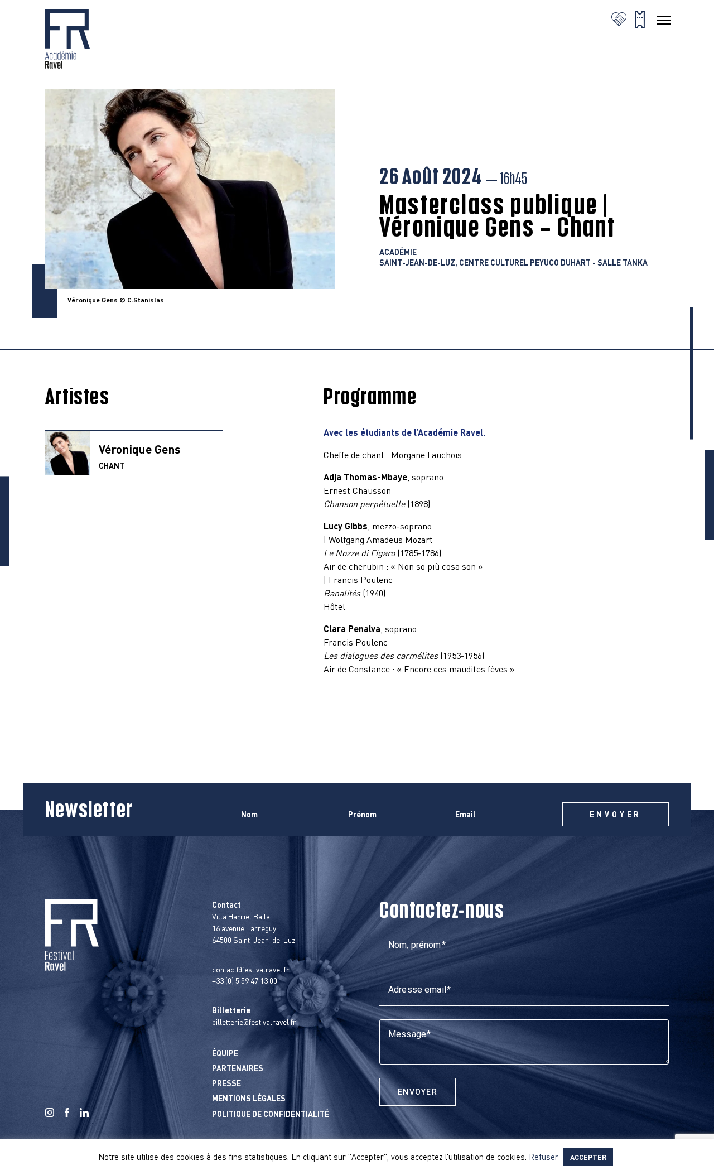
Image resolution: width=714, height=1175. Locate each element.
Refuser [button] (543, 1156)
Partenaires (237, 1068)
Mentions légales (249, 1098)
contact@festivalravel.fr (251, 969)
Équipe (225, 1053)
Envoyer (417, 1091)
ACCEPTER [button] (588, 1157)
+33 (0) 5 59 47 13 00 (244, 980)
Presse (226, 1083)
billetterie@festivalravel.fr (254, 1022)
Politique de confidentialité (270, 1114)
